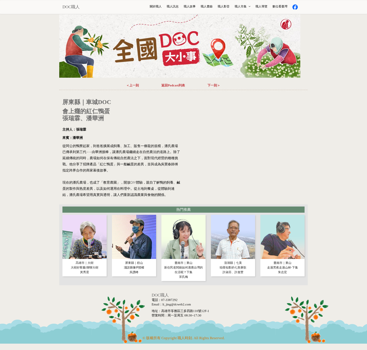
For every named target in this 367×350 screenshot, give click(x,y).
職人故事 (190, 6)
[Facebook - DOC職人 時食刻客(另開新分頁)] (295, 7)
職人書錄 (207, 6)
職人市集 (241, 6)
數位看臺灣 (279, 6)
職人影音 (224, 6)
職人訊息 (173, 6)
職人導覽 (261, 6)
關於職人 (156, 6)
